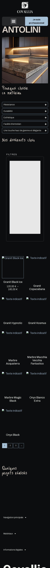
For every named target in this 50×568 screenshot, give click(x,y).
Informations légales (13, 550)
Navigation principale (13, 517)
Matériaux (8, 533)
